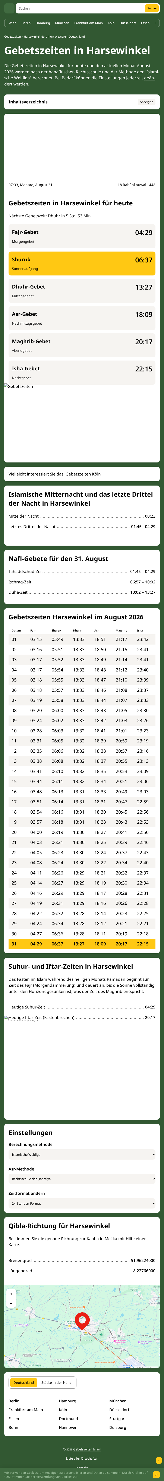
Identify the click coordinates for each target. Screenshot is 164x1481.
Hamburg (43, 23)
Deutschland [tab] (23, 1382)
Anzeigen (146, 102)
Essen (145, 23)
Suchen (152, 8)
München (62, 23)
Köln (111, 23)
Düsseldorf (128, 23)
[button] (82, 1319)
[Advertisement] (82, 150)
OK (156, 1474)
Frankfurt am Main (88, 23)
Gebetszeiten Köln (83, 474)
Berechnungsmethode (31, 1144)
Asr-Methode (21, 1169)
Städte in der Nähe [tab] (56, 1382)
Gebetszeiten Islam (87, 1449)
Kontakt (82, 1468)
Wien (12, 23)
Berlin (26, 23)
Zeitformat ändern (27, 1193)
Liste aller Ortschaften (82, 1458)
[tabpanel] (82, 1414)
